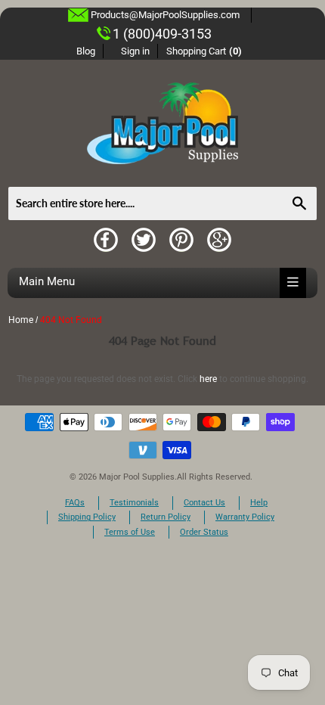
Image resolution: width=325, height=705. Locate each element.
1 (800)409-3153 (162, 34)
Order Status (204, 532)
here (208, 379)
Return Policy (165, 517)
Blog (85, 51)
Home (20, 320)
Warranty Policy (244, 517)
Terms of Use (129, 532)
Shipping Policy (87, 517)
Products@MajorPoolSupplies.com (165, 14)
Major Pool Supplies (137, 477)
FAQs (75, 503)
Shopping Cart (204, 51)
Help (259, 503)
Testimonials (134, 503)
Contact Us (204, 503)
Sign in (135, 51)
